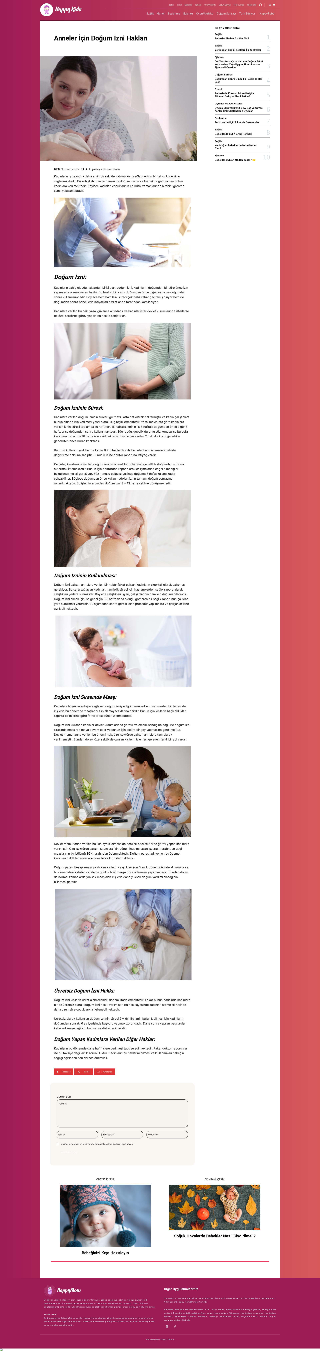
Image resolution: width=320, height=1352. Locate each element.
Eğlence (219, 57)
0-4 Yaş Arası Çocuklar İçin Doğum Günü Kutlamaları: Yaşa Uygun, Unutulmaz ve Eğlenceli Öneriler (239, 64)
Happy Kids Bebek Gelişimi (230, 1298)
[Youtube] (274, 5)
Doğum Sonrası (224, 74)
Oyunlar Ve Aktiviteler (228, 103)
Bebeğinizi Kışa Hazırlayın (105, 1253)
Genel (59, 169)
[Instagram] (270, 5)
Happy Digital (167, 1339)
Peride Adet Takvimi (204, 1298)
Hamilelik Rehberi (265, 1298)
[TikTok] (175, 1327)
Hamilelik (250, 1298)
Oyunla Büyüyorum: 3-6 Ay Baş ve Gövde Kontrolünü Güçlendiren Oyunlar (239, 109)
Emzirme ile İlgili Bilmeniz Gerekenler (237, 122)
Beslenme (221, 118)
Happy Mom (184, 1302)
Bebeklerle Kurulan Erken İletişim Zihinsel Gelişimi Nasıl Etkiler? (234, 95)
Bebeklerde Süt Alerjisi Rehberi (233, 133)
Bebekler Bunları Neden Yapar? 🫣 (235, 159)
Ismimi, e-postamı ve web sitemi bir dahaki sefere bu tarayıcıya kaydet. (97, 1144)
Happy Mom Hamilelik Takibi (178, 1298)
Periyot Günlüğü (199, 1302)
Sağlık (218, 34)
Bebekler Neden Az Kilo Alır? (232, 38)
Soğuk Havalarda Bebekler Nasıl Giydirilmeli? (215, 1236)
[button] (260, 5)
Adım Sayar (170, 1302)
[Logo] (71, 10)
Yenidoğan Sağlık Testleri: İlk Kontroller (238, 49)
